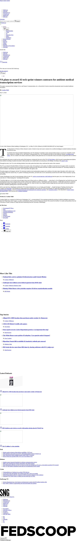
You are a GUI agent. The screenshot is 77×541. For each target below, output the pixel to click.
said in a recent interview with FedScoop (42, 176)
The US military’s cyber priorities (10, 446)
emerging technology (8, 212)
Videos (4, 43)
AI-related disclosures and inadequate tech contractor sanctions (31, 189)
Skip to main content (5, 0)
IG (3, 520)
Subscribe (4, 62)
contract (5, 213)
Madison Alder (17, 285)
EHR (6, 191)
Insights (5, 44)
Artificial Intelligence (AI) (9, 211)
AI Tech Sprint (51, 159)
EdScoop (5, 16)
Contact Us (5, 512)
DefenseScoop (6, 12)
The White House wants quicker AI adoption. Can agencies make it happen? (26, 335)
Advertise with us (7, 510)
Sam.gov (5, 215)
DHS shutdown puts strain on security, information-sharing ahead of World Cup (22, 428)
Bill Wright (7, 291)
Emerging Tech (9, 35)
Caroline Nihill (5, 90)
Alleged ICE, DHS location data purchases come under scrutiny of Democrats (22, 391)
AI (6, 33)
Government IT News (8, 208)
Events (4, 40)
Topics (4, 26)
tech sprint (5, 217)
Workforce (8, 37)
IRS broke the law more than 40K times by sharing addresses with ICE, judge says (28, 347)
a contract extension (22, 191)
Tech (4, 209)
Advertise (2, 19)
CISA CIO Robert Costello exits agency (15, 324)
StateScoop (5, 15)
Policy (7, 36)
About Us (11, 496)
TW (4, 518)
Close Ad (3, 538)
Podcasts (5, 41)
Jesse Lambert (8, 338)
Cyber (7, 32)
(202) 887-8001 (6, 514)
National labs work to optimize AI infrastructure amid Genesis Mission (24, 277)
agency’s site (64, 160)
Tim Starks (7, 326)
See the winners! (4, 71)
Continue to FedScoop (5, 540)
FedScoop (5, 10)
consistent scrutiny (53, 189)
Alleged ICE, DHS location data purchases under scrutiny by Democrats (25, 318)
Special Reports (6, 39)
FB (4, 516)
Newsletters (6, 508)
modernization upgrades (5, 189)
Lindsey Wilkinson (9, 279)
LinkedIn (5, 519)
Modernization (9, 30)
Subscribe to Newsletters (9, 45)
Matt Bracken (8, 332)
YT (4, 522)
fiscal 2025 (9, 188)
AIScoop (5, 11)
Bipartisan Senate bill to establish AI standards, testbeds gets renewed (24, 341)
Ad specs (5, 511)
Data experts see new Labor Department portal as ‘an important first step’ (26, 329)
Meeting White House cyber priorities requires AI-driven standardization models (27, 288)
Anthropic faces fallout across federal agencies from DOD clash (22, 282)
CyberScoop (6, 14)
